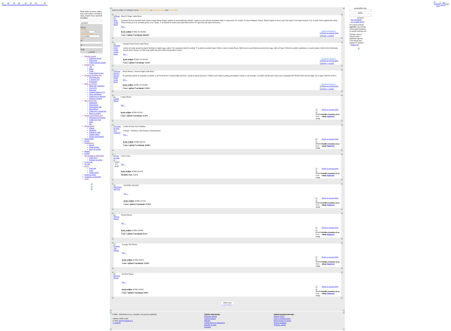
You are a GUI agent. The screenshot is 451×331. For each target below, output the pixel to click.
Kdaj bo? (331, 116)
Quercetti (92, 168)
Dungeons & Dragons (97, 118)
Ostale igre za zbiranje (97, 96)
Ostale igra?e (94, 173)
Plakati (91, 128)
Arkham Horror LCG (97, 92)
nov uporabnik (356, 20)
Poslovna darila (90, 175)
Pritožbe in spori (210, 325)
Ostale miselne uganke (97, 63)
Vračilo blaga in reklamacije (214, 323)
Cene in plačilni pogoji (282, 319)
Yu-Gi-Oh (93, 88)
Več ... (123, 27)
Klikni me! (355, 45)
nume (91, 122)
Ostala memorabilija (96, 137)
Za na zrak (88, 162)
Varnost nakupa (210, 319)
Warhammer (93, 105)
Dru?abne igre (94, 77)
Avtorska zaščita (280, 325)
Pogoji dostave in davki (282, 321)
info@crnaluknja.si (126, 321)
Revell (91, 145)
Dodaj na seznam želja (330, 33)
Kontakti (207, 327)
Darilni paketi (94, 135)
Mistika (87, 151)
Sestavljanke (89, 139)
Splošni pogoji (279, 316)
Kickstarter (93, 82)
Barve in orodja (95, 113)
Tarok (91, 71)
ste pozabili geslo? (357, 22)
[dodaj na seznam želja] (321, 33)
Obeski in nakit (94, 132)
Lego (91, 170)
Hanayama (93, 60)
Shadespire (93, 103)
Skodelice (92, 130)
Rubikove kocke (95, 58)
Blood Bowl (93, 109)
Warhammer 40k (95, 107)
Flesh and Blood (95, 94)
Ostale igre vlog (95, 120)
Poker (91, 69)
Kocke (86, 141)
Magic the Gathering (96, 86)
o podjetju (117, 323)
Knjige (86, 154)
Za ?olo (87, 164)
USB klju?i (93, 158)
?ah (90, 67)
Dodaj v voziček (328, 36)
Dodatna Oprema (95, 99)
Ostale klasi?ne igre (96, 73)
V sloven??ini (94, 80)
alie (90, 124)
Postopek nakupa (210, 316)
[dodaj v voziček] (321, 36)
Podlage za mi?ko (95, 160)
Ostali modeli (94, 147)
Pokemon (92, 90)
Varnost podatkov (280, 323)
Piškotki (207, 321)
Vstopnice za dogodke (92, 177)
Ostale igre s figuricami (97, 111)
